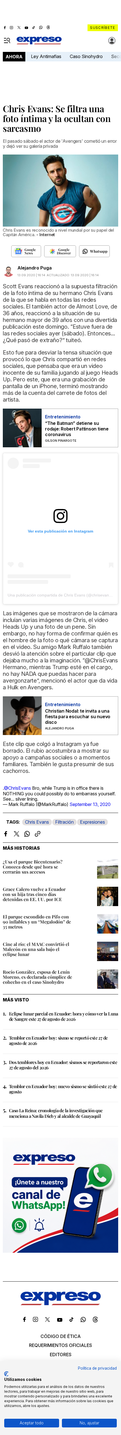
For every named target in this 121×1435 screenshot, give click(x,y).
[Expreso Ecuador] (61, 1303)
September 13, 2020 (90, 804)
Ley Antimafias (46, 56)
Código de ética (61, 1336)
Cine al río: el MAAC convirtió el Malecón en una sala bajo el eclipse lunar (36, 949)
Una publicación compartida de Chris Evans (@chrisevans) (60, 595)
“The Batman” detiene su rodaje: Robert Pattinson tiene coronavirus (77, 428)
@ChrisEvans (17, 788)
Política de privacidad (97, 1368)
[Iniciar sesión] (112, 40)
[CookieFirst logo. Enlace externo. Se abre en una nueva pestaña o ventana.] (6, 1373)
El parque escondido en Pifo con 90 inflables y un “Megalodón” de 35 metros (37, 922)
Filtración (64, 822)
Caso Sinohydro (86, 56)
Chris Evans (37, 822)
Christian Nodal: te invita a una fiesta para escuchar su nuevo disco (77, 716)
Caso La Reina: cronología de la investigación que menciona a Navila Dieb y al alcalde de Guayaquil (56, 1113)
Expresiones (92, 822)
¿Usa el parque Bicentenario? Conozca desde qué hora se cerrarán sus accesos (32, 867)
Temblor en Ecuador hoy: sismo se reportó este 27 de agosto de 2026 (58, 1040)
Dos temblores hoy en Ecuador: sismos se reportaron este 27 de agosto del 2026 (63, 1064)
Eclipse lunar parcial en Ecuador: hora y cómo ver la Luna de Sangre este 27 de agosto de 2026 (63, 1016)
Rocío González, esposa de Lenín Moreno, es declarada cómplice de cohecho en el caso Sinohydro (37, 977)
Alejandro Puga (34, 268)
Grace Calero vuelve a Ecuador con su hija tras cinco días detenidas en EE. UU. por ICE (34, 894)
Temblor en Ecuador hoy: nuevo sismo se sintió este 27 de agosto (63, 1089)
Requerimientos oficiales (60, 1345)
